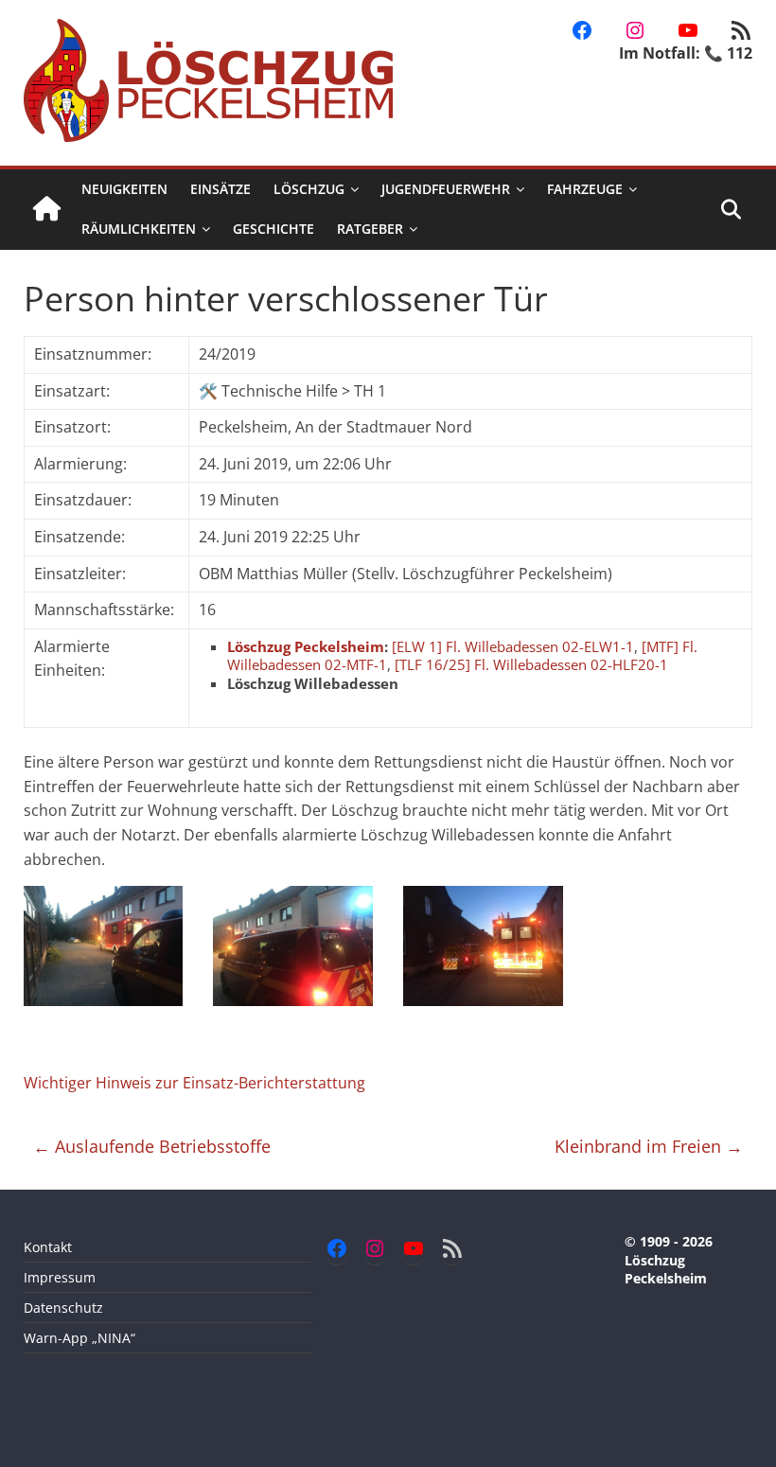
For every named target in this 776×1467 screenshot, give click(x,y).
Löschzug (308, 189)
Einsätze (220, 189)
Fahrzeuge (585, 189)
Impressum (60, 1277)
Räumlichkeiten (138, 229)
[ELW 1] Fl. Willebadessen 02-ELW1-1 (513, 646)
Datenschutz (63, 1308)
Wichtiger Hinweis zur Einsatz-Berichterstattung (194, 1082)
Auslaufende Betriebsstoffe (152, 1146)
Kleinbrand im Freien (649, 1146)
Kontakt (48, 1247)
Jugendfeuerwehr (445, 189)
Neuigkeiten (124, 189)
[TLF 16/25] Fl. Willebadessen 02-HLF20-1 (531, 664)
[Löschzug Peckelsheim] (47, 209)
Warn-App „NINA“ (79, 1338)
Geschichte (273, 229)
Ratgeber (370, 229)
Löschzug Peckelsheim (305, 646)
